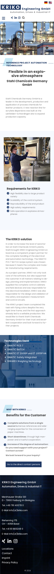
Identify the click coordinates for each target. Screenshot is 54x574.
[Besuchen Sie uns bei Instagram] (19, 17)
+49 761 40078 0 (15, 505)
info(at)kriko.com (18, 510)
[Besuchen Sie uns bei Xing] (12, 17)
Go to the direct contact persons (23, 464)
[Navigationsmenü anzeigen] (2, 17)
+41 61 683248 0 (14, 528)
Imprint (6, 558)
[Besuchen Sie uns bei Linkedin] (15, 17)
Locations (7, 548)
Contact (7, 553)
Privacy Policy (10, 562)
